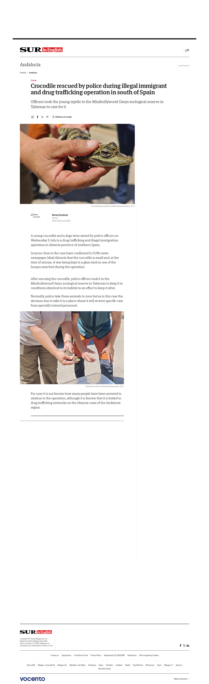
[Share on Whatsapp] (32, 117)
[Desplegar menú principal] (187, 50)
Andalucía (30, 64)
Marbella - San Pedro (78, 665)
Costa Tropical (183, 65)
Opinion (179, 665)
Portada (23, 73)
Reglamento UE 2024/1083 (114, 655)
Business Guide (104, 668)
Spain (101, 665)
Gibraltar (109, 665)
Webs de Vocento (180, 679)
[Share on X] (42, 117)
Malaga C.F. (168, 665)
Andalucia (33, 73)
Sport (159, 665)
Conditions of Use (81, 655)
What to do (150, 665)
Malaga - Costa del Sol (46, 665)
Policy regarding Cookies (149, 655)
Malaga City (62, 665)
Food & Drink (138, 665)
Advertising (131, 655)
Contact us (54, 655)
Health (127, 665)
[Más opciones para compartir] (47, 117)
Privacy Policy (96, 655)
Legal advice (66, 655)
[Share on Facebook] (37, 117)
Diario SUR (31, 665)
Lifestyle (119, 665)
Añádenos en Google (63, 117)
